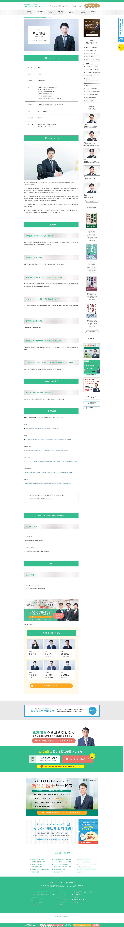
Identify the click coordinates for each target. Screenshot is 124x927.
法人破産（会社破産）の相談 (92, 94)
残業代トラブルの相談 (90, 53)
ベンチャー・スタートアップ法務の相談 (86, 864)
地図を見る (80, 885)
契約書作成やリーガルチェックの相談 (62, 859)
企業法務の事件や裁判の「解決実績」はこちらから (40, 498)
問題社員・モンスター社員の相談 (93, 60)
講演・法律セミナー (68, 6)
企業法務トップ (49, 6)
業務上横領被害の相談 (37, 867)
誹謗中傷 (87, 78)
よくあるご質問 (77, 894)
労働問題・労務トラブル (91, 50)
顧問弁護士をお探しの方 (40, 12)
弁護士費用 (82, 12)
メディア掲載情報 (74, 6)
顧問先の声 (71, 12)
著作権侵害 (88, 82)
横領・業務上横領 (89, 56)
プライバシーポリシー (79, 899)
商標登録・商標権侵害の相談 (83, 859)
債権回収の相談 (35, 872)
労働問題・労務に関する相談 (38, 862)
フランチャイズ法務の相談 (83, 862)
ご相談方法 (55, 6)
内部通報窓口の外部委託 (91, 97)
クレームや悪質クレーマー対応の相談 (62, 862)
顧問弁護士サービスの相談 (91, 47)
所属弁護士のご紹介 (92, 201)
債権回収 (87, 63)
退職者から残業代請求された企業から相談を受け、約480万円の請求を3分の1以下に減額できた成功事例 (48, 472)
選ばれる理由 (35, 899)
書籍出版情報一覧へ (92, 331)
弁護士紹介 (50, 12)
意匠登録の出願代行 (90, 101)
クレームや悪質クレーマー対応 (92, 69)
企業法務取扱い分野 (29, 12)
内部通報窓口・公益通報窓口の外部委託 (86, 869)
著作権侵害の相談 (58, 872)
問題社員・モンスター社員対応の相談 (40, 869)
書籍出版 (79, 6)
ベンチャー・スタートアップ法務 (93, 91)
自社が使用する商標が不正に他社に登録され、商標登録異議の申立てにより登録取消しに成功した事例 (48, 439)
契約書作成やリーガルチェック (92, 66)
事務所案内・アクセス (93, 12)
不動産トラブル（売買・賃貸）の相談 (62, 867)
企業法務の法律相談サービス (34, 5)
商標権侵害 (88, 85)
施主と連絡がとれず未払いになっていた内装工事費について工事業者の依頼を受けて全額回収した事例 (48, 483)
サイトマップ (77, 902)
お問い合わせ (77, 897)
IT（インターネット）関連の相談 (93, 72)
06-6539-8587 (93, 6)
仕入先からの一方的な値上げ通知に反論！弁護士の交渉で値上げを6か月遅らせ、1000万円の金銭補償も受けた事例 (51, 461)
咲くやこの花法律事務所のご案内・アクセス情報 (43, 894)
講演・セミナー (63, 897)
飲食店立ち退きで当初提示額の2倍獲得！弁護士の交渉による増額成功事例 (42, 428)
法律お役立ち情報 (61, 6)
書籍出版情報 (62, 902)
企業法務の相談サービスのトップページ (41, 892)
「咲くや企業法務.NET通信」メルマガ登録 (83, 892)
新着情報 (61, 904)
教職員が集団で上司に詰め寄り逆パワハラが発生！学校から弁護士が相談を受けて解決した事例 (46, 450)
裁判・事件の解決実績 (61, 12)
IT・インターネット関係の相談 (61, 864)
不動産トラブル (89, 75)
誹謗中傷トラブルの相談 (59, 869)
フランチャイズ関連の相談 (91, 88)
